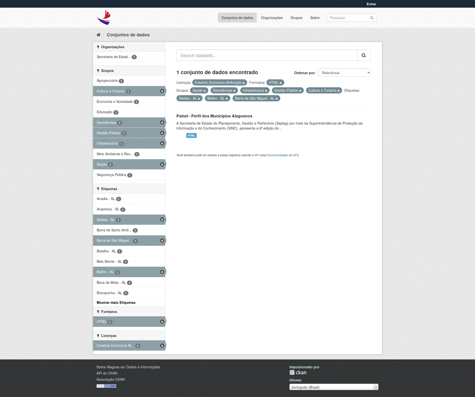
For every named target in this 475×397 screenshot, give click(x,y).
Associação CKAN (110, 379)
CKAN (297, 372)
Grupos (296, 17)
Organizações (272, 17)
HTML (191, 135)
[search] (364, 55)
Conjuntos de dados (237, 17)
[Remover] (243, 83)
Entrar (371, 3)
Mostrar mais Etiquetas (116, 302)
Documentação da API (282, 155)
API (257, 155)
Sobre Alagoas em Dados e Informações (128, 366)
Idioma (295, 379)
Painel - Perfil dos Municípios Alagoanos (214, 116)
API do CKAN (106, 373)
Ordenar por (304, 72)
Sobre (315, 17)
